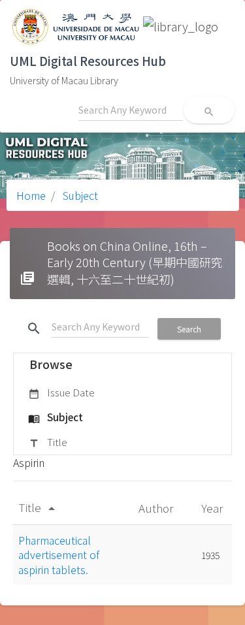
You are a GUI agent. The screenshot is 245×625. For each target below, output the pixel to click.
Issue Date (61, 392)
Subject (79, 195)
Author (157, 508)
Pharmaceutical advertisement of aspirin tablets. (58, 554)
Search (189, 328)
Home (31, 195)
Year (213, 508)
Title (47, 441)
